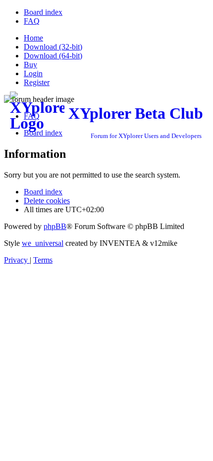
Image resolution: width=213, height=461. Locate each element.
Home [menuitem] (33, 38)
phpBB (55, 226)
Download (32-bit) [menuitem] (53, 47)
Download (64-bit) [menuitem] (53, 55)
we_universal (42, 243)
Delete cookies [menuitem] (47, 200)
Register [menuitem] (37, 82)
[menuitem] (43, 12)
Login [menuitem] (33, 73)
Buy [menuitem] (30, 64)
